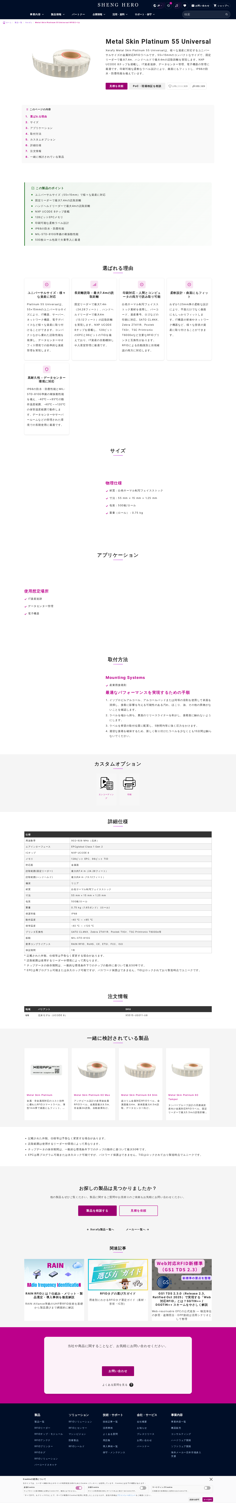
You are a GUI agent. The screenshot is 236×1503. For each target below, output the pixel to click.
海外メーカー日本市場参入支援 (186, 1454)
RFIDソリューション (46, 1458)
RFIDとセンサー (78, 1427)
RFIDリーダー (43, 1427)
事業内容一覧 (178, 1421)
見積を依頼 (116, 86)
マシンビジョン (77, 1434)
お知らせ (142, 1427)
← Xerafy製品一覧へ (100, 1229)
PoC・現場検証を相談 (147, 86)
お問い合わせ (118, 1371)
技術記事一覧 (110, 1421)
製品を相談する (97, 1210)
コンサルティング (181, 1434)
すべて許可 (208, 1499)
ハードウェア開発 (181, 1440)
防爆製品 (74, 1440)
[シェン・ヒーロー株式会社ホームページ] (118, 4)
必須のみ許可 (194, 1499)
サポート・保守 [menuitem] (143, 14)
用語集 (106, 1440)
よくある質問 (110, 1434)
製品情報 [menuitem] (56, 14)
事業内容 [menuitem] (35, 14)
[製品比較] (176, 5)
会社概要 (142, 1421)
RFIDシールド (77, 1446)
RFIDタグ (40, 1452)
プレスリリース (145, 1434)
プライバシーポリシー (126, 1495)
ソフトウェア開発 (181, 1446)
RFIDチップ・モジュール (49, 1434)
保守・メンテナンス (114, 1452)
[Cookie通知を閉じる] (211, 1479)
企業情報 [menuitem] (97, 14)
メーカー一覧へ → (137, 1229)
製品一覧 (39, 1421)
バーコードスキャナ (46, 1464)
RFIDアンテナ (43, 1440)
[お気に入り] (184, 5)
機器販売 (176, 1427)
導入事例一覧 (110, 1446)
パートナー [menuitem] (78, 14)
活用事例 (108, 1427)
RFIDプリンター (44, 1446)
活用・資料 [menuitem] (119, 14)
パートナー (143, 1446)
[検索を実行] (227, 14)
